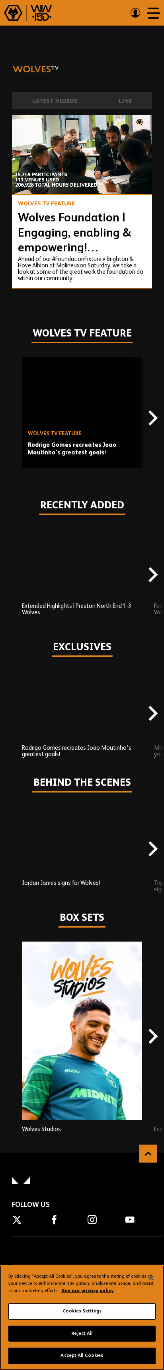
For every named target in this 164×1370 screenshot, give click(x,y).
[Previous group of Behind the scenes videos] (12, 849)
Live (125, 101)
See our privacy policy (87, 1290)
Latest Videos (55, 101)
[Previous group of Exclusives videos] (12, 714)
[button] (25, 180)
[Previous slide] (12, 418)
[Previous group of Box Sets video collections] (12, 1037)
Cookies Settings (82, 1311)
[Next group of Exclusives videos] (152, 714)
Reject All (81, 1333)
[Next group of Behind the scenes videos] (152, 849)
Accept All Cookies (82, 1355)
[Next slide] (152, 418)
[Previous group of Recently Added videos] (12, 575)
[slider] (82, 167)
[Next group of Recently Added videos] (152, 575)
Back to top (148, 1154)
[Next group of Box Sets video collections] (152, 1037)
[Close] (151, 1278)
